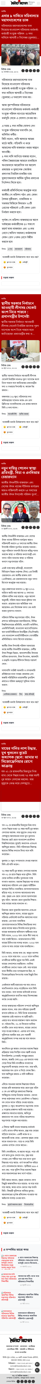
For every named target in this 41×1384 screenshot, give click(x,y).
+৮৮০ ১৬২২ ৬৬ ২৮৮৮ (24, 1369)
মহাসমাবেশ (18, 249)
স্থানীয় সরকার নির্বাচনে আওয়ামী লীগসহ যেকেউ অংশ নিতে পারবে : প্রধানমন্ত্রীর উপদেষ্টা (18, 310)
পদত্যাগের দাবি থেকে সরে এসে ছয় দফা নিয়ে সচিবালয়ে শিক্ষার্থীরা (28, 1279)
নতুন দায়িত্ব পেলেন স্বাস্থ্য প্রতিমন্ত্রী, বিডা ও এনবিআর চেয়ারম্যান (20, 472)
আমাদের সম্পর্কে (12, 1346)
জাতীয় (3, 11)
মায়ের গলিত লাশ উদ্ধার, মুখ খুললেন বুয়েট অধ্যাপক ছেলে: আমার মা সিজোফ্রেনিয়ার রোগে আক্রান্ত (19, 757)
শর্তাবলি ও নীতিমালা (27, 1349)
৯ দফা (10, 249)
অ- (37, 1370)
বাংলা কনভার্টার (20, 1352)
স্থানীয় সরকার (23, 414)
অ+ (37, 1364)
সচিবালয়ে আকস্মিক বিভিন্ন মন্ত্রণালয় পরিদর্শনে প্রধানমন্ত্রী (28, 1297)
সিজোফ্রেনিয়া (28, 1204)
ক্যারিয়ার (32, 1346)
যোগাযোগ (23, 1346)
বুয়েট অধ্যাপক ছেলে (15, 1204)
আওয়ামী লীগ (12, 414)
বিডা (20, 694)
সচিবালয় (28, 249)
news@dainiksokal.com (20, 1366)
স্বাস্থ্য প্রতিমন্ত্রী (29, 694)
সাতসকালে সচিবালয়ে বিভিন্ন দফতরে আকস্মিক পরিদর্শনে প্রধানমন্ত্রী (27, 1316)
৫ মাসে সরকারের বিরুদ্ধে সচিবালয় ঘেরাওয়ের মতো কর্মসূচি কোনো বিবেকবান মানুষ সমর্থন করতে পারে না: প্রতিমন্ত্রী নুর (28, 1260)
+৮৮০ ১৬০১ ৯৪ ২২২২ (24, 1363)
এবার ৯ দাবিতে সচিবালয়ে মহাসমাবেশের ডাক (20, 18)
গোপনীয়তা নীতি (12, 1349)
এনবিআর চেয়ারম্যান (10, 694)
